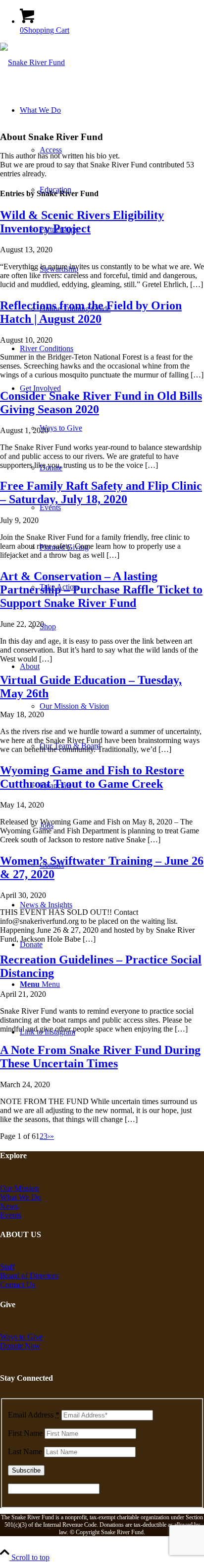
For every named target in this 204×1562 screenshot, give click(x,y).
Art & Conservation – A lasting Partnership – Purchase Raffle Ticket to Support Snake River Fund (101, 589)
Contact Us (17, 1284)
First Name (25, 1433)
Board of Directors (29, 1275)
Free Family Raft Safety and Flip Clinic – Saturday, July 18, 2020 (101, 492)
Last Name (25, 1451)
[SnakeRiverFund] (32, 62)
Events (10, 1215)
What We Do (20, 1197)
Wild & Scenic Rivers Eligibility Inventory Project (82, 222)
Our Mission (19, 1188)
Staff (7, 1267)
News (9, 1206)
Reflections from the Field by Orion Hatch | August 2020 (91, 312)
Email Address (33, 1415)
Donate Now (20, 1345)
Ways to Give (21, 1337)
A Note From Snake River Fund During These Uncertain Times (100, 1056)
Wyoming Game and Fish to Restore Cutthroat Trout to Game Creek (92, 777)
